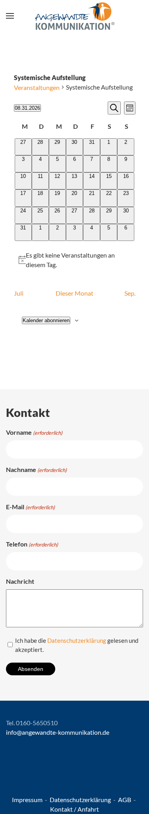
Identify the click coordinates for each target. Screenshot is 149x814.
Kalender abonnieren (46, 320)
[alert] (74, 260)
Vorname (34, 432)
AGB (125, 799)
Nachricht (20, 581)
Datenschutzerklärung (76, 640)
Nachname (36, 469)
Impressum (28, 799)
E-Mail (30, 506)
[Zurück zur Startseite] (74, 16)
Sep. (129, 293)
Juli (18, 293)
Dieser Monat (74, 293)
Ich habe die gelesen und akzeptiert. (76, 645)
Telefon (32, 544)
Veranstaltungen (37, 87)
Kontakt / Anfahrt (74, 809)
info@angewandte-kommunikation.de (57, 732)
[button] (10, 16)
